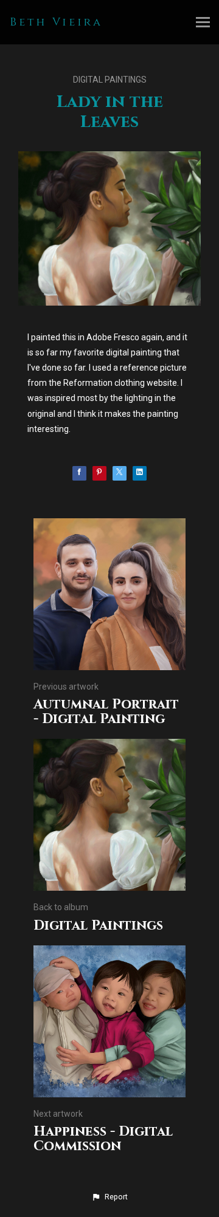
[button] (109, 1196)
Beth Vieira (56, 22)
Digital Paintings (110, 79)
